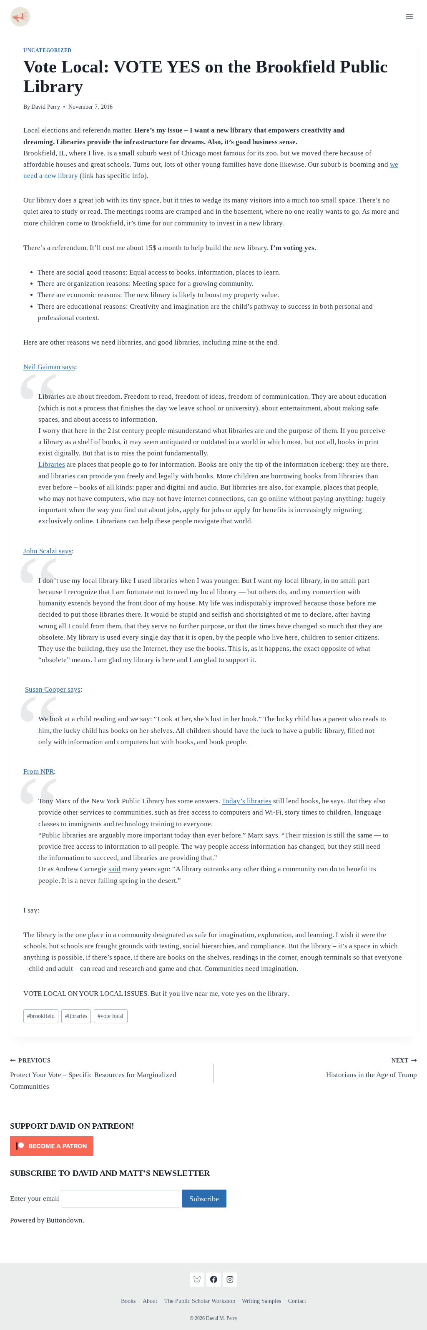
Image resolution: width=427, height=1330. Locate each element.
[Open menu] (409, 16)
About (150, 1301)
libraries (76, 1016)
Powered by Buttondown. (47, 1220)
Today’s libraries (246, 801)
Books (128, 1301)
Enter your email (34, 1199)
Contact (297, 1301)
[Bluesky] (197, 1279)
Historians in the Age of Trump (371, 1068)
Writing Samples (261, 1301)
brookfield (41, 1016)
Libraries (51, 464)
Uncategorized (47, 50)
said (114, 869)
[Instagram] (230, 1279)
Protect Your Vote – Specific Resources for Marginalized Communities (93, 1074)
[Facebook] (213, 1279)
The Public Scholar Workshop (199, 1301)
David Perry (45, 107)
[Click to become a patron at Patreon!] (213, 1146)
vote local (110, 1016)
